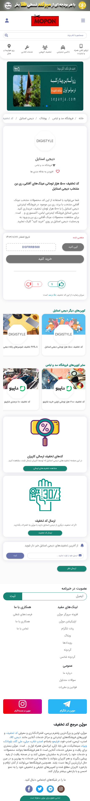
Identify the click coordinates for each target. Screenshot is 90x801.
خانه (81, 118)
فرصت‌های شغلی (22, 614)
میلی (26, 741)
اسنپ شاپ (37, 741)
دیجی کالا (15, 737)
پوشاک (43, 118)
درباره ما (67, 673)
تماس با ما (22, 628)
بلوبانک (8, 741)
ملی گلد (18, 741)
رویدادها (67, 643)
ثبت (15, 555)
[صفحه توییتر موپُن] (39, 789)
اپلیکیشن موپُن (67, 621)
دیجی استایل (26, 118)
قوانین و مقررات (68, 687)
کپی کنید (73, 247)
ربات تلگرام (67, 628)
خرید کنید (45, 259)
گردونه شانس (67, 657)
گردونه (67, 650)
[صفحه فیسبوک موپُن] (29, 789)
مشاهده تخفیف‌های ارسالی (45, 468)
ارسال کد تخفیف (45, 533)
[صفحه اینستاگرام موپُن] (61, 789)
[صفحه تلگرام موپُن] (50, 789)
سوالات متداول (67, 680)
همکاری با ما (22, 621)
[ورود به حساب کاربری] (7, 21)
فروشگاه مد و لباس (62, 118)
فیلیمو (56, 741)
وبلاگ (67, 635)
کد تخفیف (12, 733)
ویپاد (84, 746)
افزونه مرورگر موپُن (67, 614)
